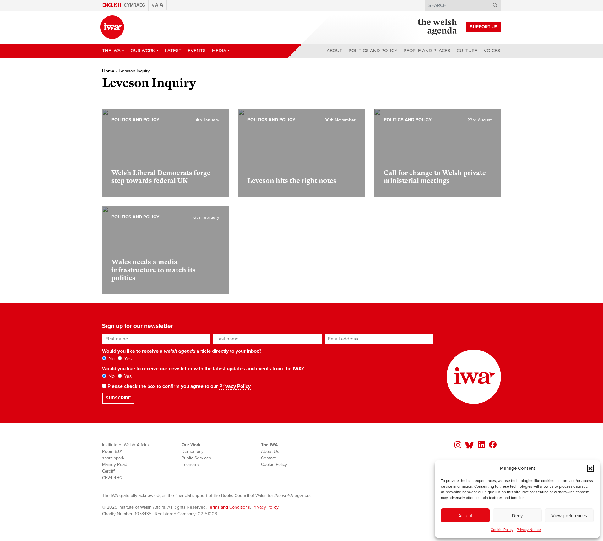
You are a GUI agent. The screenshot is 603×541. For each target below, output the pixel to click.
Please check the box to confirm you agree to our (178, 386)
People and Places (427, 50)
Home (108, 71)
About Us (270, 451)
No (111, 359)
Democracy (193, 451)
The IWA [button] (111, 50)
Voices (492, 50)
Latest (173, 50)
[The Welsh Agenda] (437, 27)
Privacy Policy (235, 386)
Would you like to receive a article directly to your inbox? (181, 351)
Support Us (483, 26)
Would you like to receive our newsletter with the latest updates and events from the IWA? (203, 369)
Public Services (196, 458)
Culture (467, 50)
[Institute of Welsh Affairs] (112, 27)
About (334, 50)
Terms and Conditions (229, 507)
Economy (190, 464)
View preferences (569, 515)
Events (197, 50)
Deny (517, 515)
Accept (465, 515)
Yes (127, 359)
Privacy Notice (529, 530)
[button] (590, 468)
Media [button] (219, 50)
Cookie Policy (502, 530)
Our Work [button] (143, 50)
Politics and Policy (373, 50)
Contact (268, 458)
